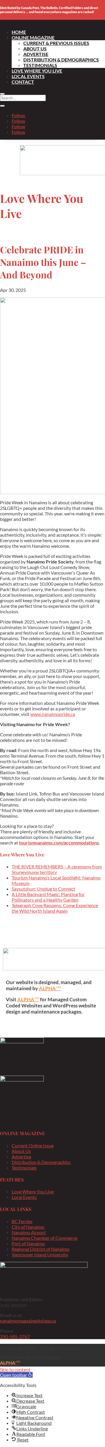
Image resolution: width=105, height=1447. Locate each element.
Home (19, 32)
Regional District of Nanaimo (40, 1249)
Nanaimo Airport (29, 1232)
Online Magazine (33, 37)
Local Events (28, 76)
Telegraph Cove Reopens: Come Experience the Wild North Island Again (55, 908)
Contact (23, 82)
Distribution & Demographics (61, 59)
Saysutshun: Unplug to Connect (43, 888)
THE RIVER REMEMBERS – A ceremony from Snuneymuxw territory (57, 869)
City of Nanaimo (28, 1227)
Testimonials (40, 65)
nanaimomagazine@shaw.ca (28, 1320)
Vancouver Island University (40, 1254)
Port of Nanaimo (28, 1243)
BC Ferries (22, 1221)
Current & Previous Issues (56, 43)
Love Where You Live (37, 70)
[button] (16, 1375)
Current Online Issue (33, 1145)
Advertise (35, 54)
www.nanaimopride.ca (52, 714)
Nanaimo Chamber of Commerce (44, 1238)
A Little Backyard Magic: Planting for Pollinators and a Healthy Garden (48, 896)
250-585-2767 (15, 1336)
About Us (35, 48)
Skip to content (15, 1369)
